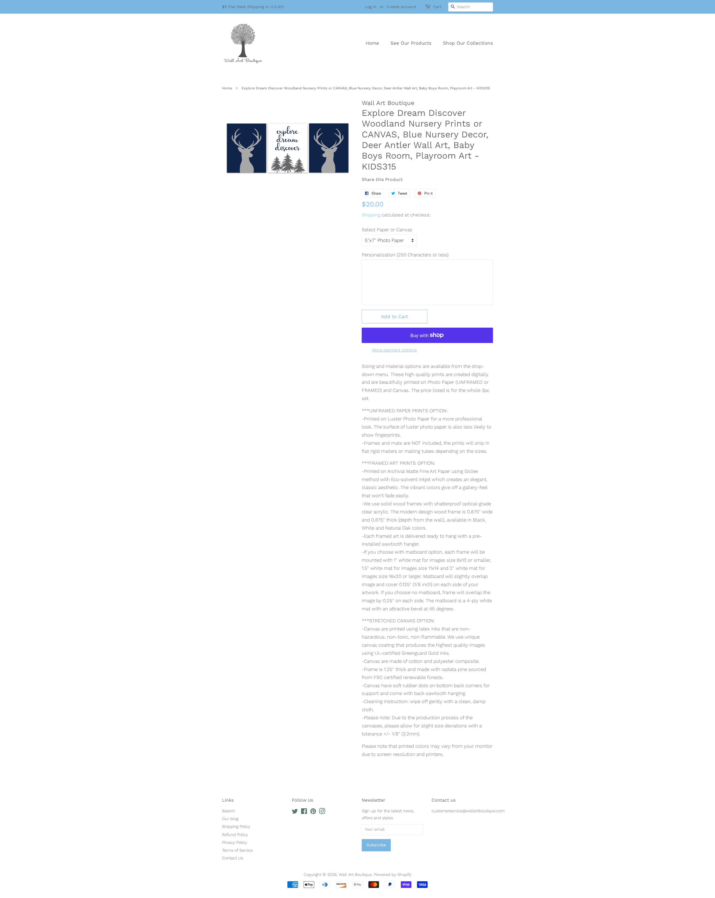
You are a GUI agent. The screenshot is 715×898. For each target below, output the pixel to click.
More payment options (394, 349)
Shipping (371, 215)
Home (372, 43)
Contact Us (232, 858)
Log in (370, 6)
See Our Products (411, 43)
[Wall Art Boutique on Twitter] (295, 812)
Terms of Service (237, 850)
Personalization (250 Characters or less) (405, 255)
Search (228, 811)
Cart (437, 6)
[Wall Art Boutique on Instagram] (322, 812)
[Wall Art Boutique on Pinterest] (313, 812)
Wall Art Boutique (355, 874)
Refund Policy (235, 834)
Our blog (230, 818)
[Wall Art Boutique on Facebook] (304, 812)
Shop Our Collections (468, 43)
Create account (401, 6)
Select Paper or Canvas (387, 229)
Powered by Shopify (392, 874)
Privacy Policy (234, 842)
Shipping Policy (236, 826)
